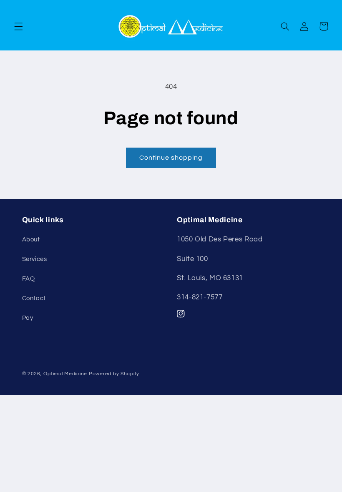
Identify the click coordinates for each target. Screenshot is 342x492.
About (31, 239)
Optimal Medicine (65, 374)
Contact (34, 298)
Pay (27, 318)
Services (34, 259)
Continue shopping (171, 157)
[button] (18, 26)
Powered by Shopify (114, 374)
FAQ (28, 279)
